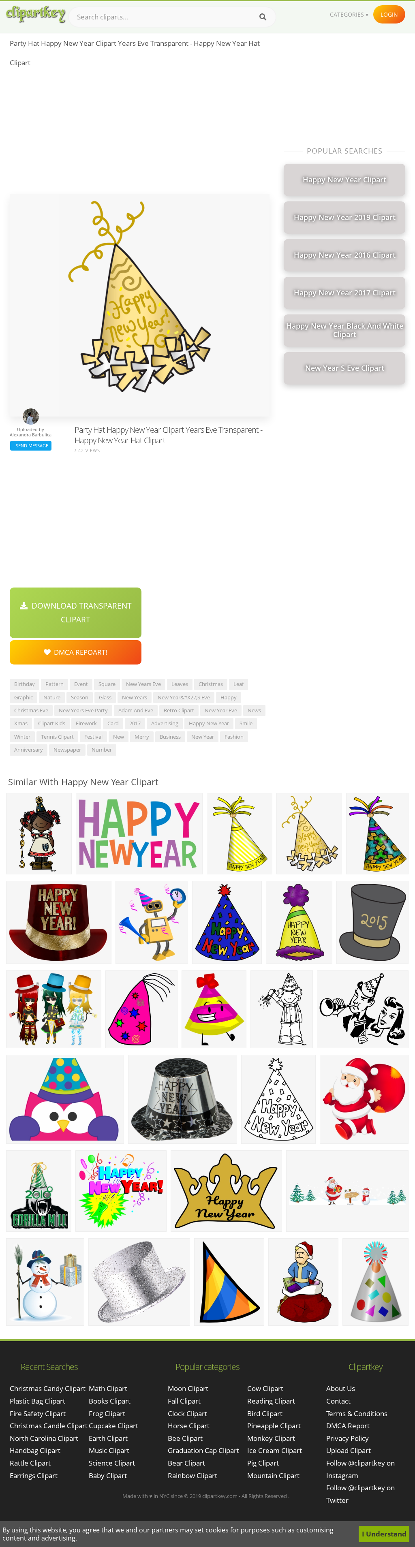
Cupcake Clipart (113, 1425)
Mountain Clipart (273, 1475)
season (79, 697)
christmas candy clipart (48, 1388)
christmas (211, 684)
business (170, 736)
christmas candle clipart (49, 1425)
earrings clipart (34, 1475)
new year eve (221, 710)
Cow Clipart (265, 1388)
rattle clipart (30, 1463)
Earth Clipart (108, 1438)
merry (142, 736)
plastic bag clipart (37, 1401)
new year (202, 736)
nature (51, 697)
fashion (234, 736)
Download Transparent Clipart (80, 612)
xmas (21, 723)
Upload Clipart (348, 1450)
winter (22, 736)
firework (86, 723)
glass (105, 697)
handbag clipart (35, 1450)
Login (389, 14)
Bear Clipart (186, 1463)
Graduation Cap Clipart (203, 1450)
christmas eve (31, 710)
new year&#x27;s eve (184, 697)
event (81, 684)
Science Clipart (112, 1463)
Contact (338, 1401)
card (113, 723)
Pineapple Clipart (274, 1425)
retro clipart (179, 710)
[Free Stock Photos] (35, 14)
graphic (23, 697)
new (118, 736)
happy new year (209, 723)
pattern (54, 684)
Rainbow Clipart (192, 1475)
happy (228, 697)
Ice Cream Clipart (274, 1450)
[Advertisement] (140, 133)
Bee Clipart (185, 1438)
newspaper (67, 749)
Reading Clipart (271, 1401)
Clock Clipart (187, 1413)
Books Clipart (109, 1401)
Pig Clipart (263, 1463)
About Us (340, 1388)
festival (93, 736)
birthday (24, 684)
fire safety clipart (38, 1413)
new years (134, 697)
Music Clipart (109, 1450)
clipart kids (51, 723)
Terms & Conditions (356, 1413)
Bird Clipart (264, 1413)
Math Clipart (108, 1388)
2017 (135, 723)
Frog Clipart (107, 1413)
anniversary (28, 749)
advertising (164, 723)
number (102, 749)
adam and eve (135, 710)
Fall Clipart (184, 1401)
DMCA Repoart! (79, 652)
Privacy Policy (347, 1438)
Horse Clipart (189, 1425)
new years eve (143, 684)
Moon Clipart (188, 1388)
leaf (238, 684)
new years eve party (83, 710)
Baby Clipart (108, 1475)
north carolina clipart (44, 1438)
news (254, 710)
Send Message (30, 445)
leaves (179, 684)
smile (246, 723)
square (107, 684)
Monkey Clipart (271, 1438)
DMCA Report (348, 1425)
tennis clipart (57, 736)
